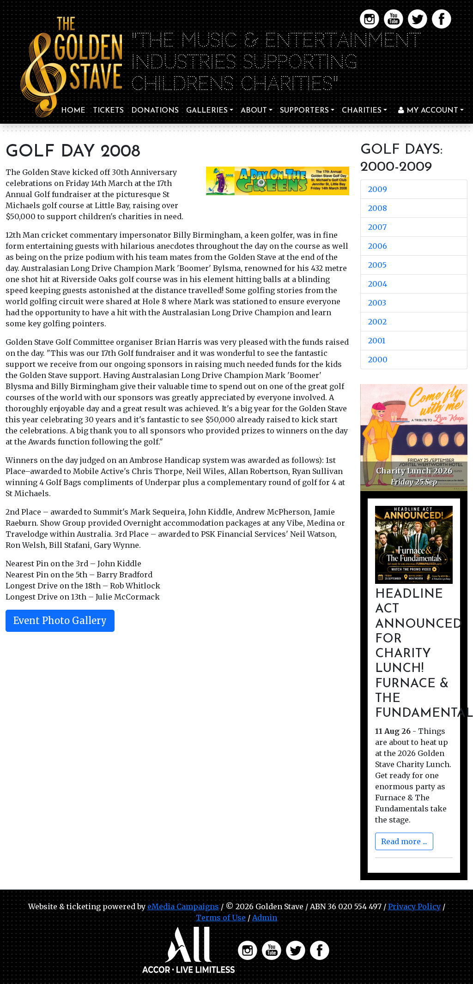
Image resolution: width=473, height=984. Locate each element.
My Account (431, 110)
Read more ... (404, 841)
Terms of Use (221, 917)
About (254, 110)
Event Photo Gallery (60, 620)
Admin (264, 917)
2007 (377, 227)
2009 (377, 189)
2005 (377, 265)
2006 (377, 246)
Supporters (304, 110)
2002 (377, 321)
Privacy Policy (414, 906)
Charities (362, 110)
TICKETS (108, 110)
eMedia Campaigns (183, 906)
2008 (377, 208)
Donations (155, 110)
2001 (376, 340)
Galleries (207, 110)
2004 (377, 283)
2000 (378, 359)
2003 (377, 302)
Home (73, 110)
